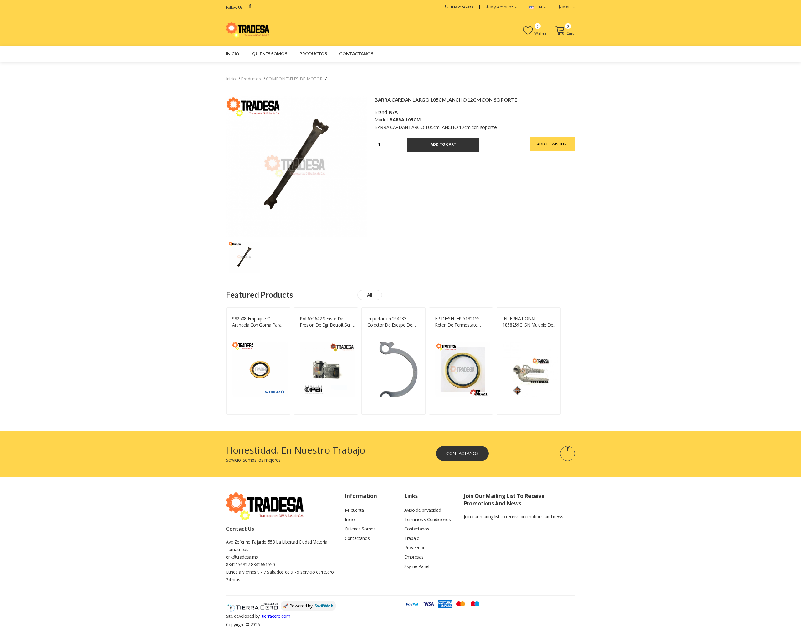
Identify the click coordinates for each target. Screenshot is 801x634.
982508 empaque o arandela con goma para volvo (256, 322)
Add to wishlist (552, 144)
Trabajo (412, 538)
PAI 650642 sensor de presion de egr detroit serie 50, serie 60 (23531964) (327, 322)
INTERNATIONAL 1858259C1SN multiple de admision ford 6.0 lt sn (528, 322)
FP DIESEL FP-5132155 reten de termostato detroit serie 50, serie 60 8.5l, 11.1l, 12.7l (459, 322)
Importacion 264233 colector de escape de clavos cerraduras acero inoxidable (391, 322)
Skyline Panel (416, 566)
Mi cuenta (354, 510)
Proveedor (414, 547)
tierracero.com (276, 616)
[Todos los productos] (244, 257)
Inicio (232, 53)
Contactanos (356, 53)
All (369, 294)
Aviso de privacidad (422, 510)
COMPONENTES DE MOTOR (294, 79)
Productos (313, 53)
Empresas (413, 557)
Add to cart (443, 144)
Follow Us (234, 7)
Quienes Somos (269, 53)
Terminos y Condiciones (427, 519)
